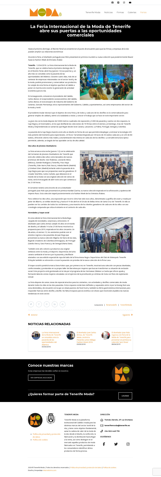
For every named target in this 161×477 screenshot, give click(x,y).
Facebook (39, 304)
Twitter (31, 304)
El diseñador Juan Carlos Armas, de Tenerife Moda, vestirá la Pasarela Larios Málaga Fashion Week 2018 (86, 337)
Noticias (108, 12)
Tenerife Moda (93, 12)
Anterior (34, 315)
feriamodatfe (111, 305)
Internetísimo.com (49, 470)
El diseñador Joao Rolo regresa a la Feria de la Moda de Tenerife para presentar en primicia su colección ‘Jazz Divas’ (121, 337)
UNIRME (125, 396)
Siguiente (126, 315)
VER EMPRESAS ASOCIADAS (41, 377)
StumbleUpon (63, 304)
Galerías (132, 12)
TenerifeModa (126, 305)
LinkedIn (55, 304)
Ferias (143, 12)
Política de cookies (40, 439)
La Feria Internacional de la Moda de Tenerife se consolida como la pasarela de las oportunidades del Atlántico (51, 338)
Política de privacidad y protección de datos (85, 467)
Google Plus (47, 304)
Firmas (120, 12)
